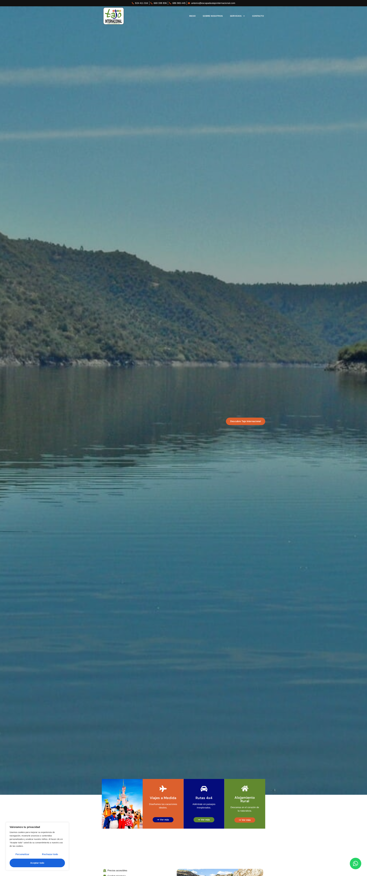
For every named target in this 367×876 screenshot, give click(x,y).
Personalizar (22, 854)
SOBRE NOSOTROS (213, 16)
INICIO (192, 16)
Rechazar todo (50, 854)
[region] (37, 846)
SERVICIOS (236, 16)
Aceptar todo (37, 863)
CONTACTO (258, 16)
